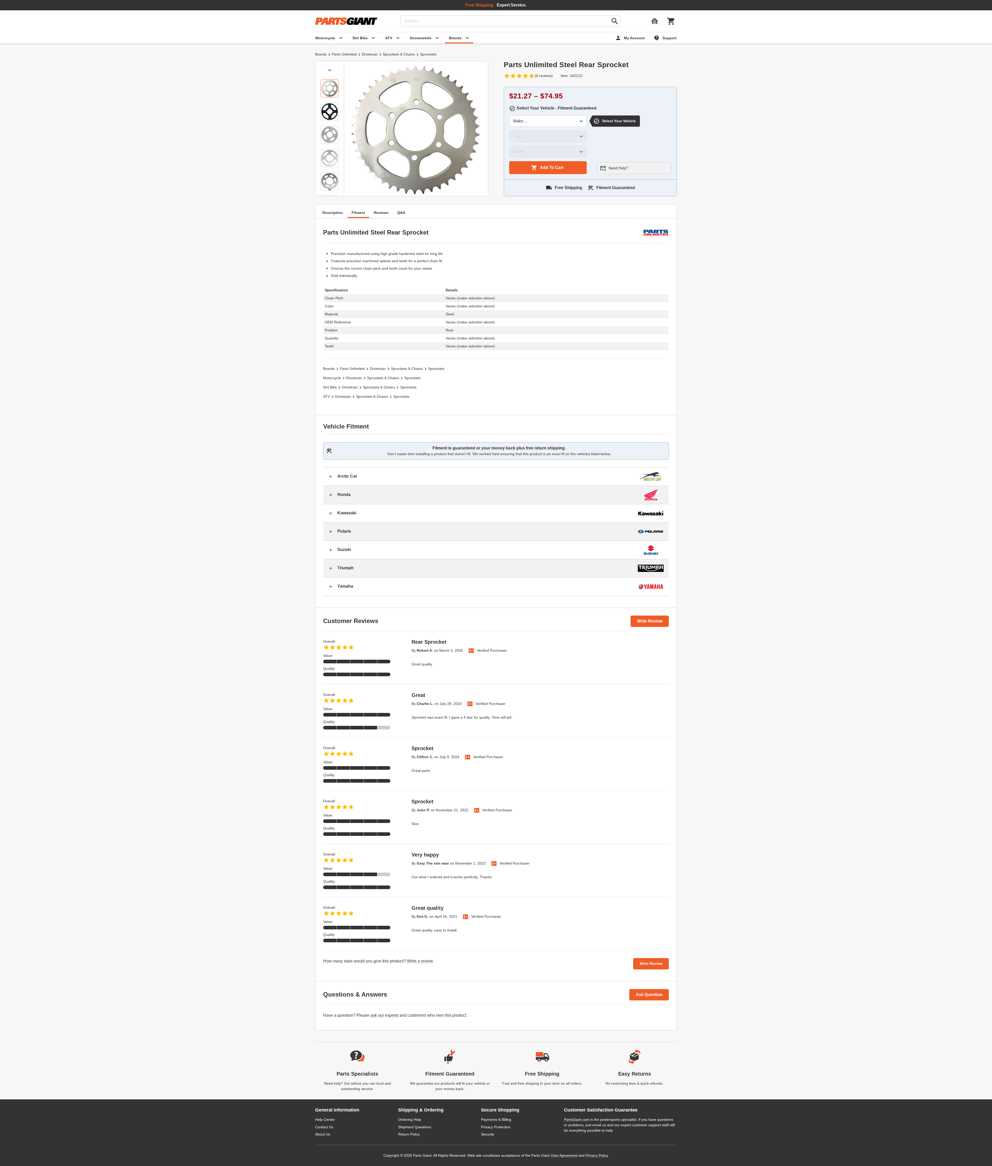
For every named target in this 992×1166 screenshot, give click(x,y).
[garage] (654, 21)
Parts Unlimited (344, 54)
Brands (321, 54)
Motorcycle (332, 378)
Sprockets (428, 54)
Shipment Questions (414, 1127)
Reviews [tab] (381, 212)
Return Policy (409, 1134)
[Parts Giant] (346, 21)
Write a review (420, 961)
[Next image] (330, 189)
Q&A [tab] (401, 212)
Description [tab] (332, 212)
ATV (326, 396)
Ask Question (649, 994)
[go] (615, 21)
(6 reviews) (544, 76)
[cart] (671, 21)
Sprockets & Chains (399, 54)
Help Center (325, 1119)
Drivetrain (370, 54)
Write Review (649, 621)
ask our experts (384, 1015)
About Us (322, 1134)
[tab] (330, 88)
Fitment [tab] (358, 212)
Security (487, 1134)
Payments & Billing (496, 1119)
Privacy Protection (495, 1127)
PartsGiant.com (576, 1119)
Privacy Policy (597, 1155)
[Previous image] (330, 70)
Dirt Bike (330, 387)
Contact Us (324, 1127)
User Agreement (564, 1155)
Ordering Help (409, 1119)
